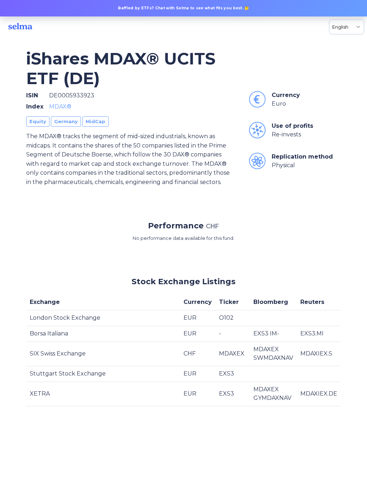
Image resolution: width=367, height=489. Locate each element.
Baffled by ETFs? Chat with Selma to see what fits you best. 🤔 (183, 8)
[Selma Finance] (20, 26)
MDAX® (60, 106)
